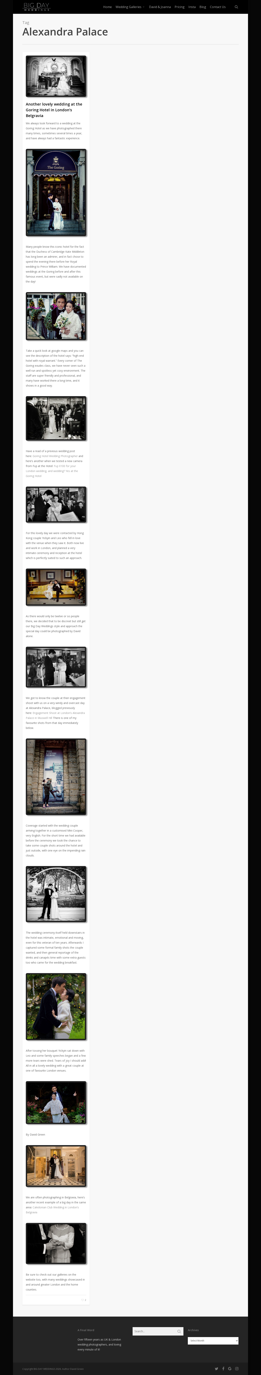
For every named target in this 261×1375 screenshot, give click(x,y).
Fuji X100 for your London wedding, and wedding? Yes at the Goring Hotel (52, 471)
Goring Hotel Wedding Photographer (55, 456)
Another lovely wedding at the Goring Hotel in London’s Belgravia (54, 110)
